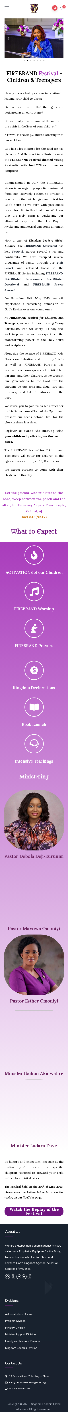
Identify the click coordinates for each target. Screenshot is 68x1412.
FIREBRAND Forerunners (23, 279)
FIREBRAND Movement (40, 246)
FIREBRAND (54, 273)
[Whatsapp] (30, 1276)
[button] (61, 8)
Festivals (18, 251)
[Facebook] (7, 1276)
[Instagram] (13, 1276)
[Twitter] (24, 1276)
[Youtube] (18, 1276)
